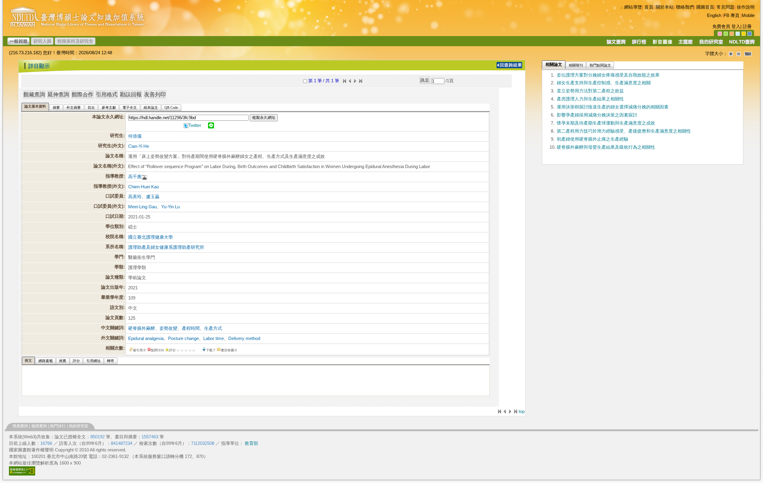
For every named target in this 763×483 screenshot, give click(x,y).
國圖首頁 (705, 7)
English (714, 15)
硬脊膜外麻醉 (141, 328)
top (522, 411)
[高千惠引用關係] (145, 176)
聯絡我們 (685, 7)
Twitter (194, 125)
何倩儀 (135, 136)
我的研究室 (78, 426)
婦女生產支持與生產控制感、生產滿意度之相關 (604, 82)
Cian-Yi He (138, 146)
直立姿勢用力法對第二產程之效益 (590, 90)
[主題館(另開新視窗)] (685, 43)
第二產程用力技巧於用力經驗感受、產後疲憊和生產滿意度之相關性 (624, 131)
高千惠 (135, 176)
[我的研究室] (710, 43)
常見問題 (725, 7)
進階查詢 (39, 426)
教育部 (251, 443)
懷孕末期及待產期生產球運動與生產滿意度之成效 (606, 123)
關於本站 (665, 7)
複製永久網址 (263, 117)
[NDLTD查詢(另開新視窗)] (741, 43)
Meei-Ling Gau (142, 206)
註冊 (747, 26)
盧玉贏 (152, 196)
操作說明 (746, 7)
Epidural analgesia (146, 338)
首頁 (648, 7)
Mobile (748, 15)
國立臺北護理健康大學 (150, 237)
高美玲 (135, 196)
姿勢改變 (168, 328)
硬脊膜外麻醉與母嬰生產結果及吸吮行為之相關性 (606, 147)
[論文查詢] (616, 43)
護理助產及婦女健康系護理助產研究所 (166, 247)
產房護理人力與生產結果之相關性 (590, 99)
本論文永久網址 (107, 116)
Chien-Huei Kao (143, 186)
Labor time (213, 338)
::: (621, 7)
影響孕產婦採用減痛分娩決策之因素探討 (597, 115)
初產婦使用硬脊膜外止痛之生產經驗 (592, 139)
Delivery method (244, 338)
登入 (735, 26)
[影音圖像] (662, 43)
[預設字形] (748, 53)
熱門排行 (58, 426)
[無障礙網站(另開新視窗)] (22, 474)
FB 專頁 (731, 15)
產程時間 (191, 328)
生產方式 (213, 328)
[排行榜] (639, 43)
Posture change (183, 338)
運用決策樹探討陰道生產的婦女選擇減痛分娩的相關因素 (613, 107)
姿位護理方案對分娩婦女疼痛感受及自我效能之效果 (608, 75)
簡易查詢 (20, 426)
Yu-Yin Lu (170, 206)
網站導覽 (633, 7)
